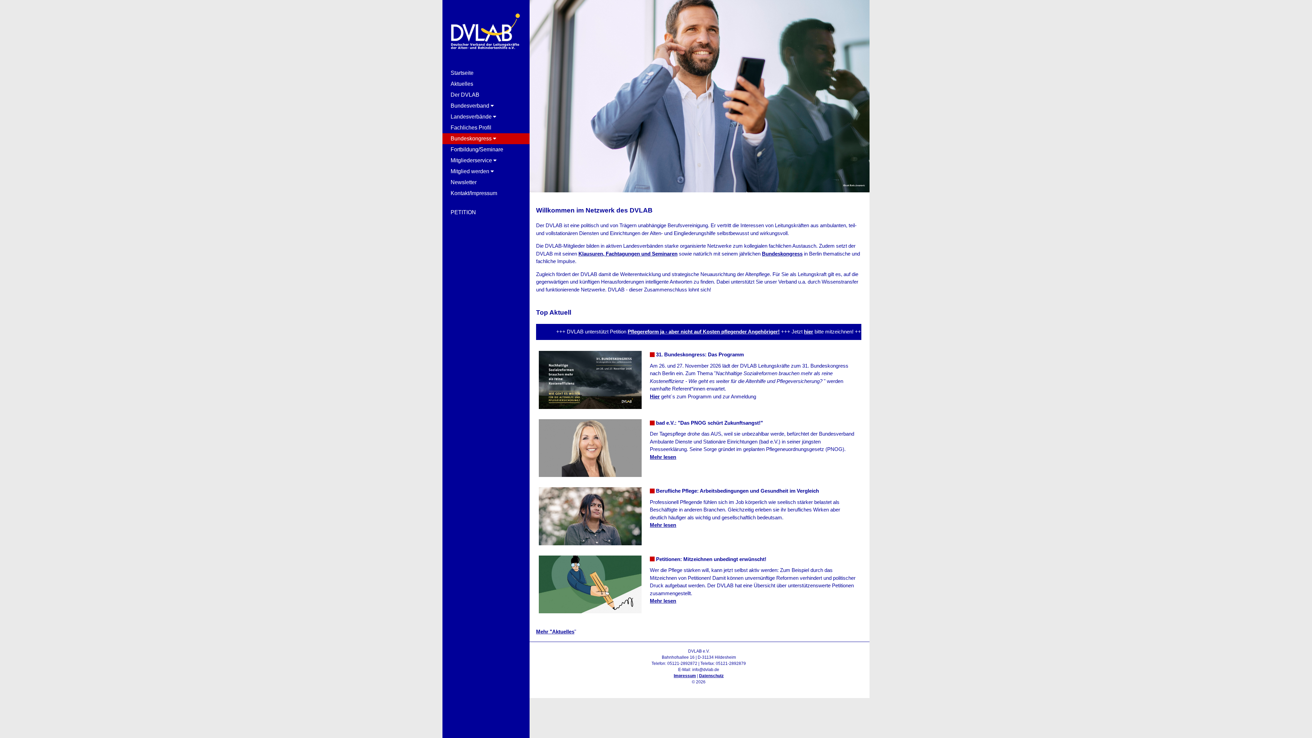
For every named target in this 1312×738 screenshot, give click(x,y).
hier (781, 331)
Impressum (685, 675)
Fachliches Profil (471, 128)
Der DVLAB (465, 95)
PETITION (463, 212)
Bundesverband (471, 106)
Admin (699, 688)
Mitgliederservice (472, 160)
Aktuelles (462, 84)
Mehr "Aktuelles (555, 631)
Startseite (462, 73)
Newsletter (464, 182)
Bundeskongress (472, 138)
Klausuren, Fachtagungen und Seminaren (628, 254)
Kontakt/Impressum (474, 193)
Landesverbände (472, 117)
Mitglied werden (471, 171)
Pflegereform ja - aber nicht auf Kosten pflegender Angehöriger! (677, 331)
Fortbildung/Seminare (477, 149)
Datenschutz (711, 675)
